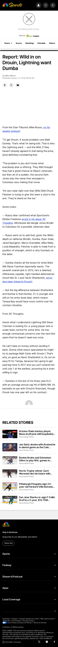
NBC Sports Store (47, 619)
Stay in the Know (9, 532)
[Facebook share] (4, 85)
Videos (52, 43)
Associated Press (26, 437)
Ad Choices (16, 621)
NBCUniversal (18, 627)
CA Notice (28, 623)
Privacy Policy (28, 621)
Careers (15, 619)
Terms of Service (40, 623)
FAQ (37, 619)
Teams (7, 43)
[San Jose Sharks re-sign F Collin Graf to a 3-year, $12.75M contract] (9, 500)
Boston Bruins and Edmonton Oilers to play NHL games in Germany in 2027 (35, 459)
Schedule (41, 43)
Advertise (6, 619)
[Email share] (17, 85)
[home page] (12, 5)
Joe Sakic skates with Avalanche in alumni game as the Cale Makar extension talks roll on (37, 446)
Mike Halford (10, 76)
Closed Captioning (26, 619)
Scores (19, 43)
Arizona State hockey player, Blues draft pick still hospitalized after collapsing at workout (37, 432)
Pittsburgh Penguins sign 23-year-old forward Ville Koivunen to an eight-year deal (36, 485)
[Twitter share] (11, 85)
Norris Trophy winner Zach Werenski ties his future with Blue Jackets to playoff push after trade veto (34, 472)
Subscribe (8, 543)
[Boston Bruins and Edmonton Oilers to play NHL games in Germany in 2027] (9, 460)
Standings (29, 43)
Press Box (7, 621)
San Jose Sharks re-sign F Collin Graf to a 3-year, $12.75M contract (37, 498)
